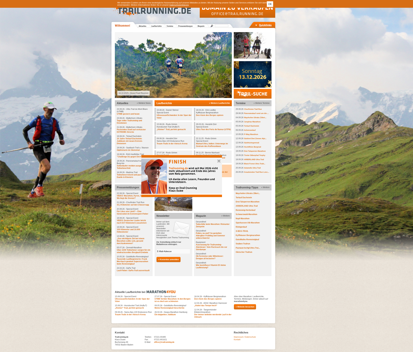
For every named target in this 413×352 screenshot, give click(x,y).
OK (270, 4)
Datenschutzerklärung (179, 5)
